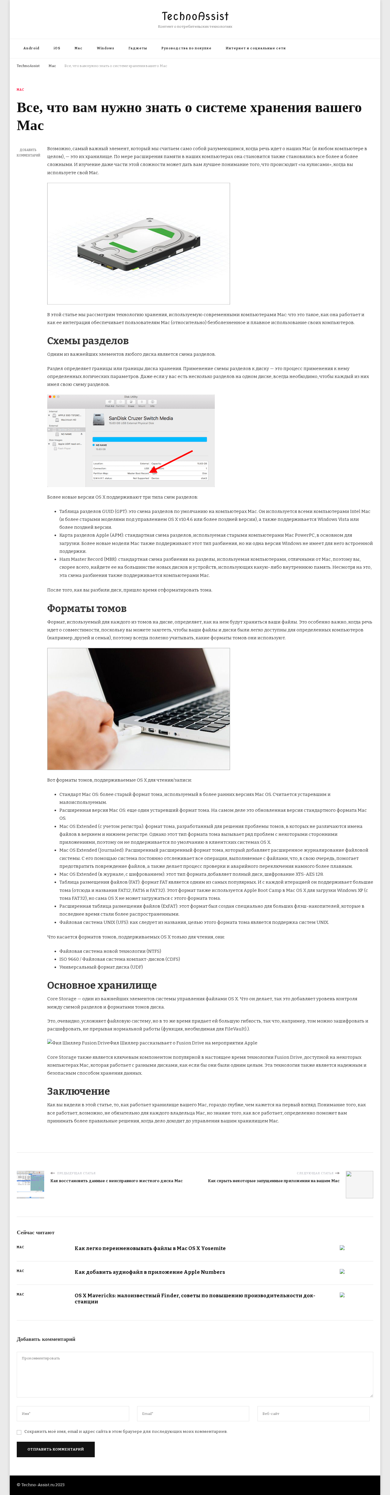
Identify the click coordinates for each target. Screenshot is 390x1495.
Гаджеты (138, 48)
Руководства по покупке (186, 48)
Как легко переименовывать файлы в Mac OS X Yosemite (150, 1248)
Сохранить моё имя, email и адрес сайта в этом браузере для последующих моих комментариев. (126, 1431)
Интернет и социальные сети (256, 48)
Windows (105, 48)
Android (31, 48)
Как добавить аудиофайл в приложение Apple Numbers (150, 1272)
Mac (79, 48)
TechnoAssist (195, 16)
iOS (57, 48)
